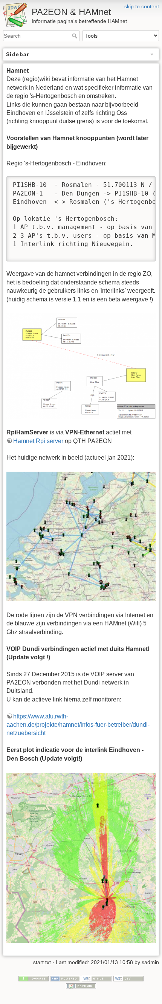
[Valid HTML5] (97, 978)
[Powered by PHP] (65, 978)
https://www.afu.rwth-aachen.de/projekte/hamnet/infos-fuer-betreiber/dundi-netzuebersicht (78, 725)
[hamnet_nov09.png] (81, 365)
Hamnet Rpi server (38, 441)
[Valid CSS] (128, 978)
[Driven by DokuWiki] (81, 986)
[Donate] (33, 978)
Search (75, 35)
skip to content (141, 6)
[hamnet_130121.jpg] (81, 536)
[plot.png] (81, 857)
